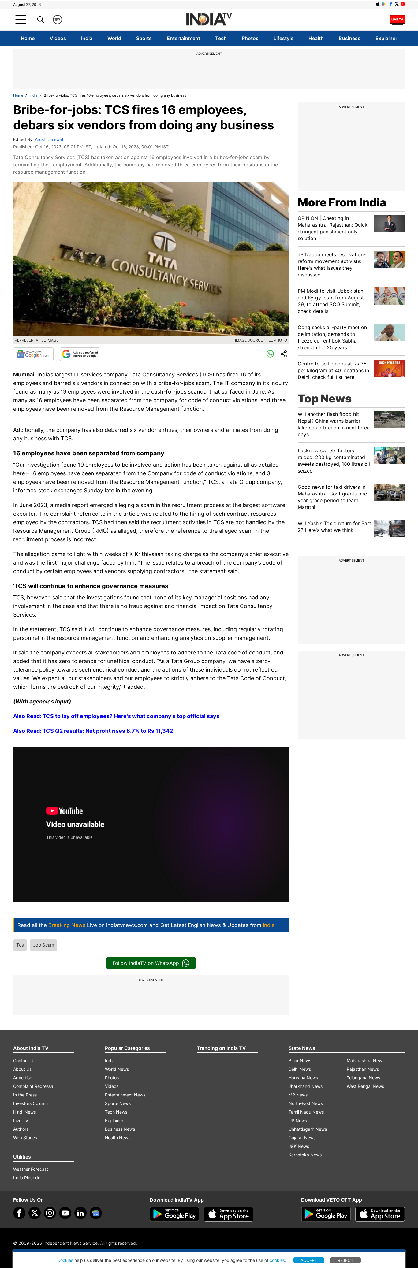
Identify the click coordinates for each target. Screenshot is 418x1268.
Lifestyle (283, 38)
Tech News (116, 1111)
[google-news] (96, 1213)
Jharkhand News (306, 1086)
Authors (20, 1129)
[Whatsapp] (270, 354)
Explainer (386, 38)
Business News (120, 1129)
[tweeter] (34, 1213)
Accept (308, 1260)
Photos (250, 38)
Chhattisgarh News (308, 1129)
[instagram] (50, 1213)
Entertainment (183, 38)
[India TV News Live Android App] (174, 1214)
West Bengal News (365, 1086)
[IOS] (378, 4)
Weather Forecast (30, 1169)
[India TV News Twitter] (397, 4)
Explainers (115, 1120)
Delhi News (300, 1069)
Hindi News (24, 1111)
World (114, 38)
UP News (298, 1120)
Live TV (20, 1120)
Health (316, 38)
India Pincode (26, 1177)
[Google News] (33, 354)
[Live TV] (397, 19)
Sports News (118, 1103)
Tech (221, 38)
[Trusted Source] (80, 354)
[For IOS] (380, 1214)
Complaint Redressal (33, 1086)
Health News (117, 1137)
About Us (22, 1069)
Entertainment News (125, 1094)
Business (349, 38)
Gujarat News (302, 1137)
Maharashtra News (365, 1060)
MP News (298, 1094)
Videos (58, 38)
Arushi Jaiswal (49, 139)
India (86, 38)
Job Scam (43, 945)
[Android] (384, 4)
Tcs (20, 945)
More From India (342, 202)
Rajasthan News (363, 1069)
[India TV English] (209, 19)
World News (117, 1069)
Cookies (65, 1260)
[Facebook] (19, 1213)
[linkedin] (80, 1213)
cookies (277, 1260)
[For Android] (326, 1214)
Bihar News (300, 1060)
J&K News (299, 1146)
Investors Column (30, 1103)
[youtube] (65, 1213)
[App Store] (228, 1214)
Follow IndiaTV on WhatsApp (146, 963)
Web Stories (25, 1137)
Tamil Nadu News (306, 1111)
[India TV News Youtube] (403, 4)
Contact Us (24, 1060)
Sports (144, 38)
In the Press (25, 1094)
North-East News (306, 1103)
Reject (345, 1260)
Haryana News (303, 1077)
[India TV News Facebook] (391, 4)
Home (28, 38)
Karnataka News (305, 1154)
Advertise (22, 1077)
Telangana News (363, 1077)
